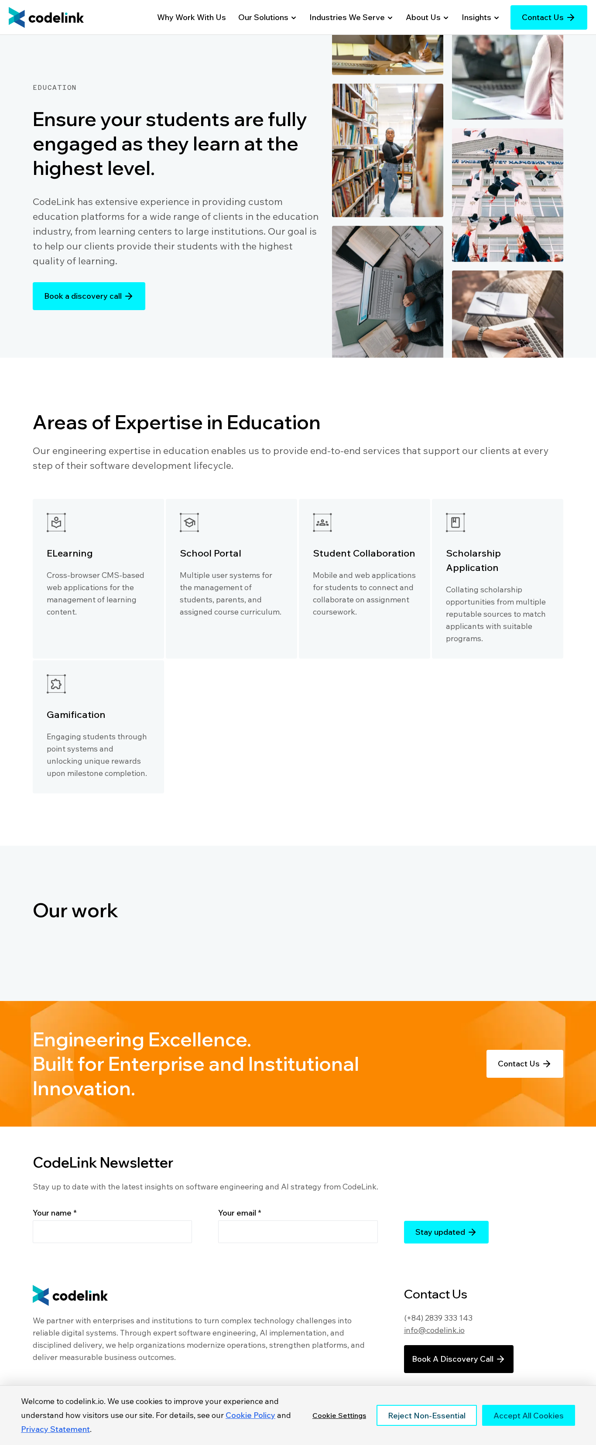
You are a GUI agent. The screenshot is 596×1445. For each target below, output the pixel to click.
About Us (423, 17)
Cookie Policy (250, 1415)
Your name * (55, 1213)
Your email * (239, 1213)
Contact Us (543, 17)
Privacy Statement (55, 1429)
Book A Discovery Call (452, 1359)
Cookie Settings (339, 1415)
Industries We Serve (347, 17)
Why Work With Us (191, 17)
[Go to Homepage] (46, 17)
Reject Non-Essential (427, 1416)
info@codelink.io (434, 1330)
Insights (476, 17)
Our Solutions (263, 17)
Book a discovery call (83, 296)
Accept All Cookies (528, 1416)
